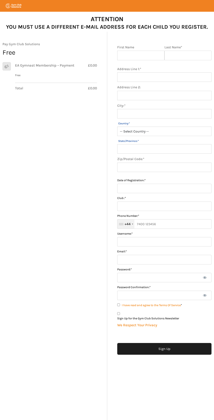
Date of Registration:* (131, 180)
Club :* (121, 198)
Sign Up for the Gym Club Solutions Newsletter (148, 318)
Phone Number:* (128, 216)
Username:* (125, 233)
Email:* (122, 251)
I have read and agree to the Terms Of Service (151, 305)
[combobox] (125, 224)
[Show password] (204, 277)
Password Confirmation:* (134, 287)
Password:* (124, 269)
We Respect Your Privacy (137, 325)
